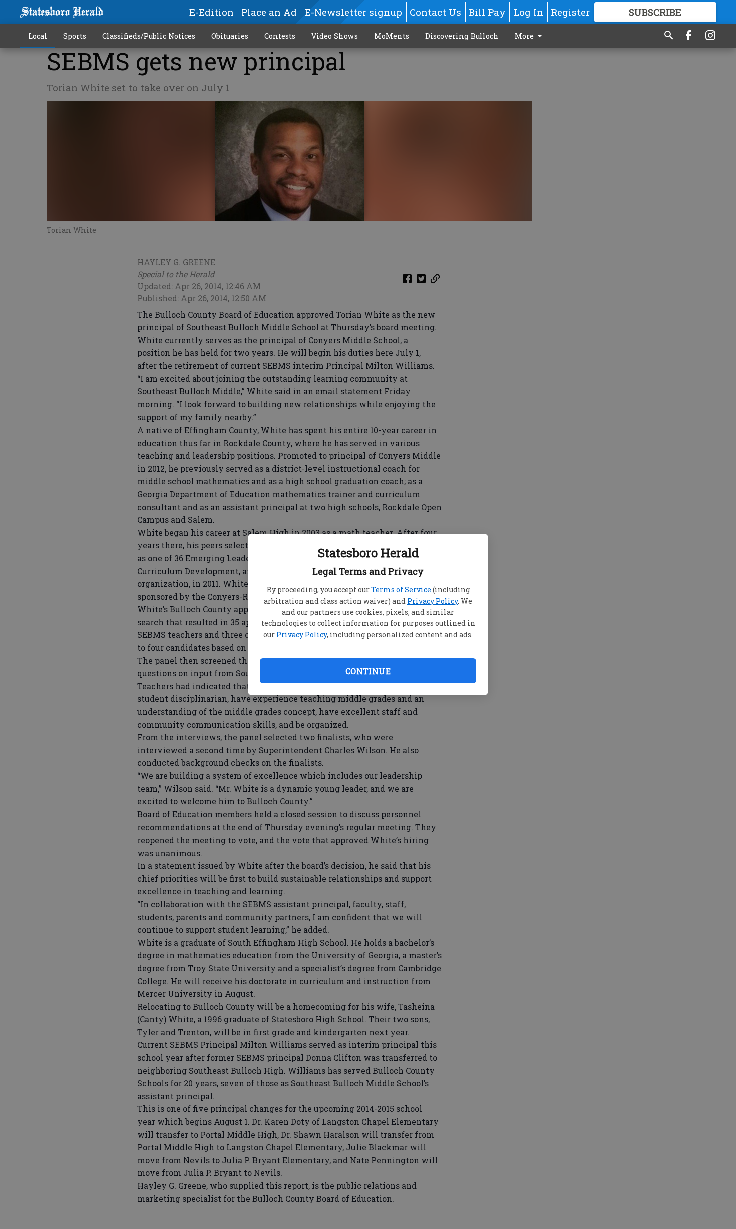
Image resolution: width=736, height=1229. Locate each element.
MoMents (391, 36)
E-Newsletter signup (353, 12)
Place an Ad (269, 12)
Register (570, 12)
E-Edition (211, 12)
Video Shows (334, 36)
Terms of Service (401, 589)
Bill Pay (487, 12)
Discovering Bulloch (462, 36)
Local (37, 36)
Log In (528, 12)
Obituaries (229, 36)
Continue (368, 671)
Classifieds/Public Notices (148, 36)
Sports (74, 36)
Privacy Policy (432, 601)
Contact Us (435, 12)
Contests (279, 36)
